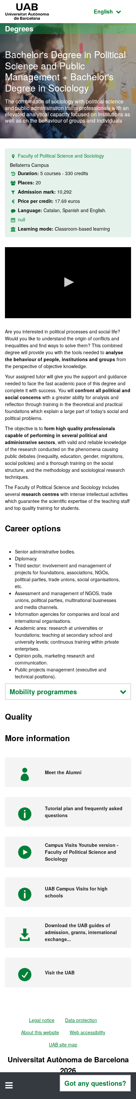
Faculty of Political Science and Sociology (61, 155)
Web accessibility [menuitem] (87, 1032)
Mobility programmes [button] (43, 691)
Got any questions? (95, 1083)
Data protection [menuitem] (81, 1020)
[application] (68, 282)
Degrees (19, 28)
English (112, 11)
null (21, 219)
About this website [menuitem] (40, 1032)
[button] (68, 282)
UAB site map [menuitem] (63, 1044)
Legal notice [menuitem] (41, 1020)
